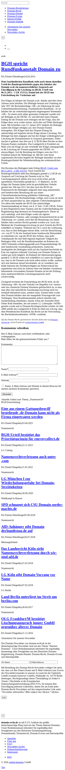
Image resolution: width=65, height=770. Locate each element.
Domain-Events (14, 16)
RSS (9, 757)
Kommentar (7, 344)
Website (5, 380)
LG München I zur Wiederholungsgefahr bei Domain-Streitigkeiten (28, 483)
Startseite (11, 738)
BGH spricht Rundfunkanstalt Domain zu (30, 66)
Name (4, 369)
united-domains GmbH (34, 322)
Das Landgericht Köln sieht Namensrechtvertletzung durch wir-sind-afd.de (29, 553)
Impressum (12, 752)
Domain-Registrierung (18, 8)
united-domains (16, 762)
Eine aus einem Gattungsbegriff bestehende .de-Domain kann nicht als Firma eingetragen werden (30, 413)
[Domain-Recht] (1, 40)
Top (3, 767)
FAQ (9, 744)
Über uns (11, 741)
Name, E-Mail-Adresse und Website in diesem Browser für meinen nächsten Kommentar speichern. (31, 387)
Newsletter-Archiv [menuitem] (16, 32)
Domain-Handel (15, 13)
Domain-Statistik (15, 21)
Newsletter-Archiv (16, 746)
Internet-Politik (14, 19)
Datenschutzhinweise (17, 749)
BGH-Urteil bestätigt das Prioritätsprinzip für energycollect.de (30, 437)
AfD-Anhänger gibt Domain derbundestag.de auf (22, 529)
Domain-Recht (14, 10)
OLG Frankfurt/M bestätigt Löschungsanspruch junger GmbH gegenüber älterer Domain (28, 623)
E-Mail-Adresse (9, 374)
